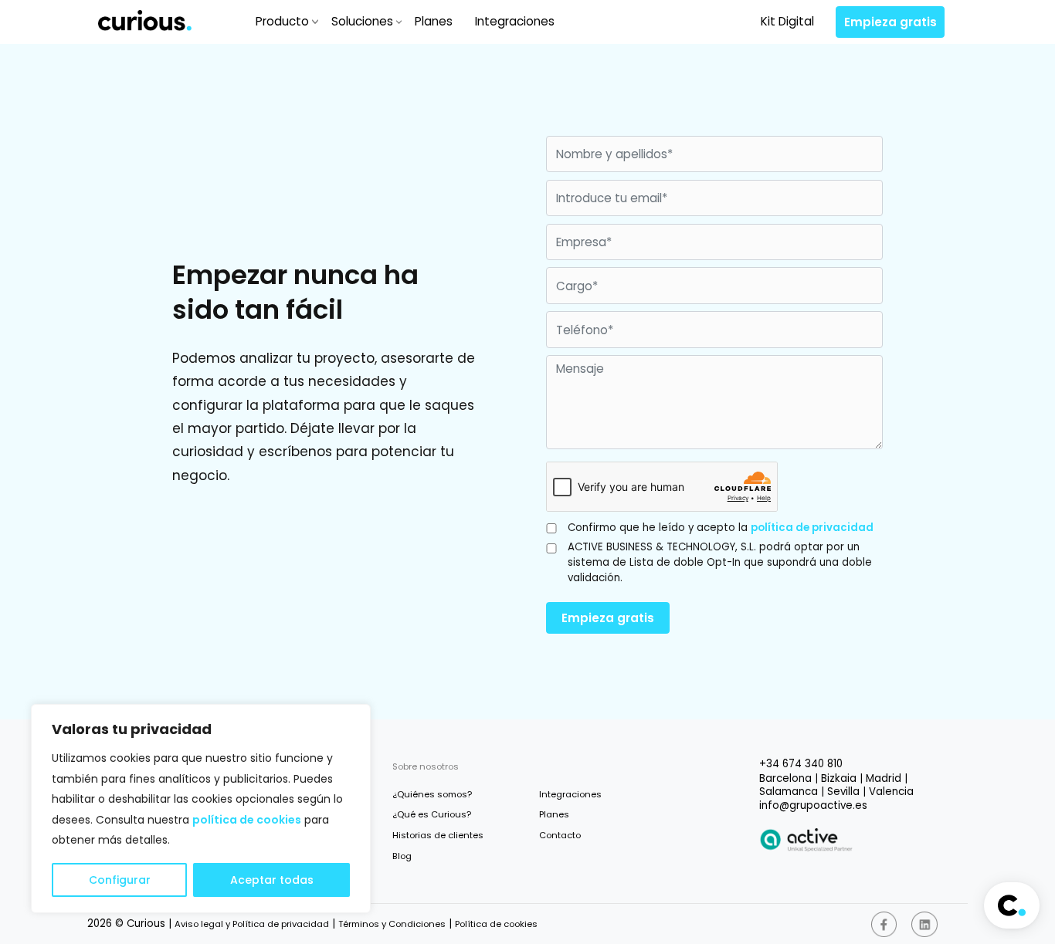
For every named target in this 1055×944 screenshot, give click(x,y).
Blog (402, 856)
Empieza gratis (890, 22)
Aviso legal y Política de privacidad (252, 924)
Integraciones (515, 21)
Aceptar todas (272, 880)
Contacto (560, 835)
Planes (434, 21)
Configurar (120, 880)
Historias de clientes (437, 835)
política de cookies (246, 819)
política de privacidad (812, 527)
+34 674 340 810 (801, 763)
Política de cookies (496, 924)
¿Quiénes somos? (432, 794)
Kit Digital (787, 21)
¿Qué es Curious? (431, 814)
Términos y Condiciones (392, 924)
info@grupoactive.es (813, 805)
